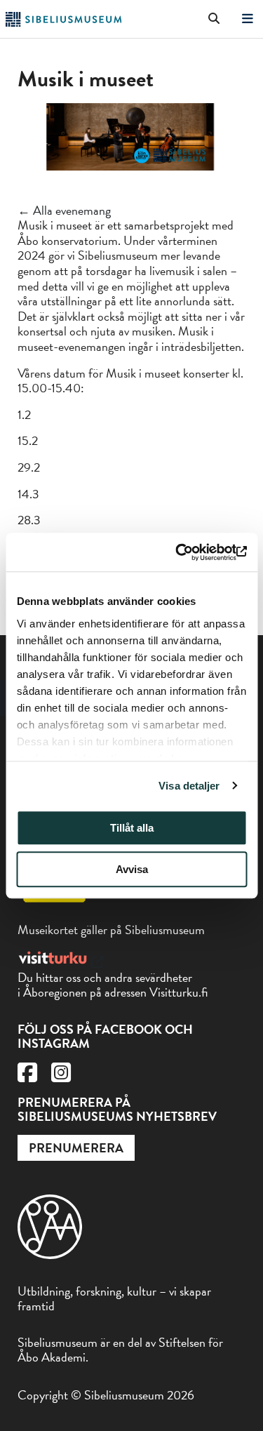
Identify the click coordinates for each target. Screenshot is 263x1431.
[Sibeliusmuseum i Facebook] (27, 1076)
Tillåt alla (132, 828)
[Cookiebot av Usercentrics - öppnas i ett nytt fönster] (187, 552)
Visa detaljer (189, 786)
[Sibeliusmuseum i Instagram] (61, 1076)
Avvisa (132, 869)
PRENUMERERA (76, 1147)
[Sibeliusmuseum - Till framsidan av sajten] (63, 22)
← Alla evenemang (64, 210)
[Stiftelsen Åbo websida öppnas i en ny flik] (50, 1254)
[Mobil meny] (247, 19)
